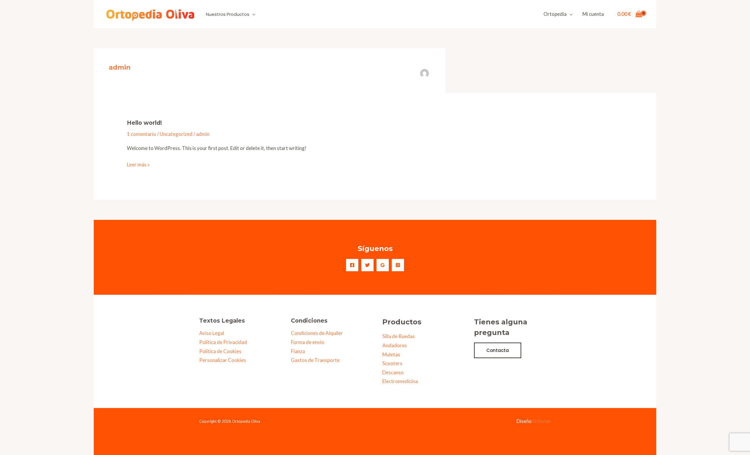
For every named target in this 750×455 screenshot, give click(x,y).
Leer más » (138, 164)
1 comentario (141, 134)
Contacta (497, 350)
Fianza (298, 351)
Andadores (394, 345)
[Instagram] (398, 265)
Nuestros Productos (227, 14)
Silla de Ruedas (398, 336)
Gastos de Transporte (315, 360)
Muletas (391, 354)
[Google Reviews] (382, 265)
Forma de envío (307, 342)
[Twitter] (367, 265)
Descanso (393, 372)
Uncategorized (176, 134)
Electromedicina (400, 381)
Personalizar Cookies (222, 360)
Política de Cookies (220, 351)
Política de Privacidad (223, 342)
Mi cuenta (593, 14)
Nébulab (542, 421)
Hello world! (144, 122)
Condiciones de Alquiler (317, 333)
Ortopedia (555, 14)
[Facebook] (352, 265)
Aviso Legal (211, 333)
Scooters (392, 363)
